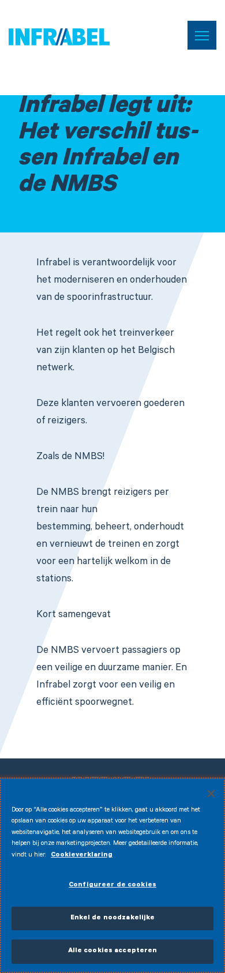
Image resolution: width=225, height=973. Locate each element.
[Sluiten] (211, 793)
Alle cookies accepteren (113, 951)
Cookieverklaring (81, 855)
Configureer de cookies (112, 885)
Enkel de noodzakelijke (112, 918)
